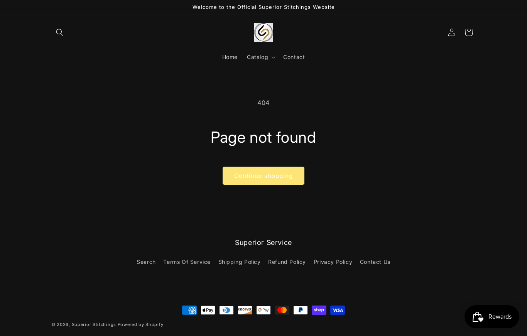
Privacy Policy (333, 261)
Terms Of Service (187, 261)
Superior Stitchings (94, 324)
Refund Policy (287, 261)
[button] (59, 32)
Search (146, 261)
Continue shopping (263, 175)
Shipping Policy (239, 261)
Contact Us (375, 261)
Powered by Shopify (141, 324)
